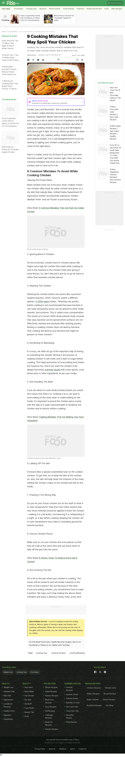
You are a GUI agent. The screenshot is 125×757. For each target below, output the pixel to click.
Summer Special (72, 683)
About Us (52, 749)
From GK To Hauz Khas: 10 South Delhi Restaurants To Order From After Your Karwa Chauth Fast (115, 154)
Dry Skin (28, 700)
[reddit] (43, 60)
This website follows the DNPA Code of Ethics (62, 740)
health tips (55, 642)
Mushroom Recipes (49, 701)
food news (45, 642)
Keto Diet (7, 696)
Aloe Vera (28, 687)
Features (6, 9)
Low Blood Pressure (8, 705)
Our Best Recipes (106, 83)
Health (6, 683)
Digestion (7, 715)
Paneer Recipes (51, 696)
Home (4, 31)
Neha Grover (31, 55)
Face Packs (29, 708)
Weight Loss (8, 672)
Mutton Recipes (93, 694)
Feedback (62, 749)
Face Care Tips (72, 711)
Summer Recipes (69, 688)
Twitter (55, 645)
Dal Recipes (50, 711)
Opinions (43, 9)
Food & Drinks (68, 9)
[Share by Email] (77, 60)
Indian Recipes (92, 683)
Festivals (80, 9)
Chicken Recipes (94, 688)
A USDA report (42, 301)
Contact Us (83, 749)
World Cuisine (54, 9)
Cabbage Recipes (49, 716)
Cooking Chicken (58, 653)
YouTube (66, 645)
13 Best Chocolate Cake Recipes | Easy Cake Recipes (114, 113)
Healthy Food (9, 711)
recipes (68, 642)
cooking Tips (31, 9)
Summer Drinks (72, 698)
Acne (27, 716)
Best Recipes (117, 9)
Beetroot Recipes (48, 723)
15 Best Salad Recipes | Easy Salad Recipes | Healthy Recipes (115, 132)
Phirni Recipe (71, 722)
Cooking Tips (41, 653)
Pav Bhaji (109, 705)
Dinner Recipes (51, 687)
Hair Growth (29, 696)
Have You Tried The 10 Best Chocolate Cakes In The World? (115, 94)
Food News (18, 9)
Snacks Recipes (51, 729)
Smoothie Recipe (70, 716)
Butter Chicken (93, 699)
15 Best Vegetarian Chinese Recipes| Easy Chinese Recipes (115, 175)
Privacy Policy (40, 749)
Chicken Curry (110, 688)
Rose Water (29, 691)
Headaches (8, 719)
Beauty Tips (29, 712)
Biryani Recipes (110, 694)
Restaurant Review (94, 9)
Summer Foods (72, 694)
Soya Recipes (51, 707)
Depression (8, 700)
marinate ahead (52, 369)
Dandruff (28, 704)
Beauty (27, 683)
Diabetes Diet (9, 691)
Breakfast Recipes (94, 705)
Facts (106, 9)
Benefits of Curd (72, 703)
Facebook (33, 645)
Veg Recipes (49, 683)
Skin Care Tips (72, 707)
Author (72, 749)
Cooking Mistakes (77, 653)
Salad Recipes (51, 691)
